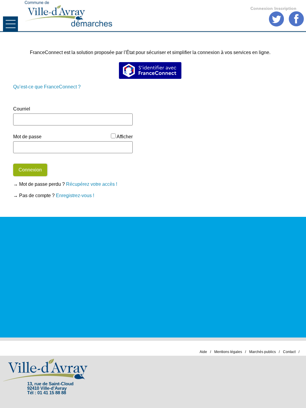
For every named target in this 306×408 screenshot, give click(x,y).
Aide (203, 352)
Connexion (261, 8)
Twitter (276, 19)
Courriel (21, 108)
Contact (289, 352)
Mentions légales (228, 352)
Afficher (125, 136)
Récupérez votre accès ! (91, 184)
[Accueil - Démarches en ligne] (142, 14)
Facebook (296, 19)
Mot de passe (27, 136)
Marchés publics (262, 352)
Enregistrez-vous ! (75, 195)
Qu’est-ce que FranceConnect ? (47, 86)
